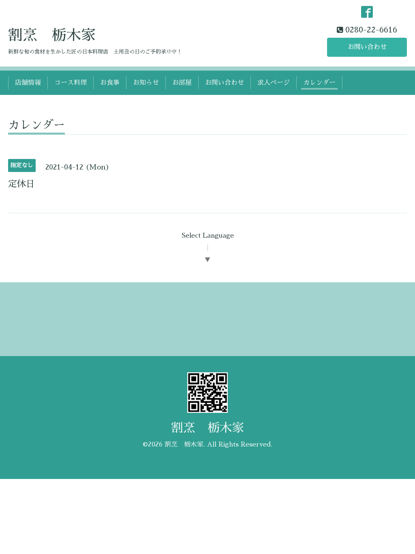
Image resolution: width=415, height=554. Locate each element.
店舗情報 (28, 82)
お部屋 (182, 82)
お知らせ (146, 82)
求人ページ (273, 82)
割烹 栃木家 (52, 35)
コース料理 (70, 82)
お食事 (110, 82)
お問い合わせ (367, 47)
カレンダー (319, 82)
